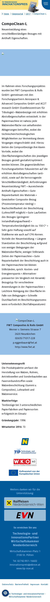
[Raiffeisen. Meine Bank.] (25, 503)
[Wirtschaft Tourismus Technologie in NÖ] (25, 451)
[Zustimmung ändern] (5, 593)
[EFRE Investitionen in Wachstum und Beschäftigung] (25, 472)
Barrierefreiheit (22, 584)
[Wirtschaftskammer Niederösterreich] (25, 461)
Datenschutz (7, 584)
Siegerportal (17, 14)
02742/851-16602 (27, 560)
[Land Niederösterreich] (25, 441)
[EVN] (25, 515)
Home (6, 14)
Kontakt (44, 584)
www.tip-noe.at (25, 568)
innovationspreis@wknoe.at (25, 564)
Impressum (34, 584)
